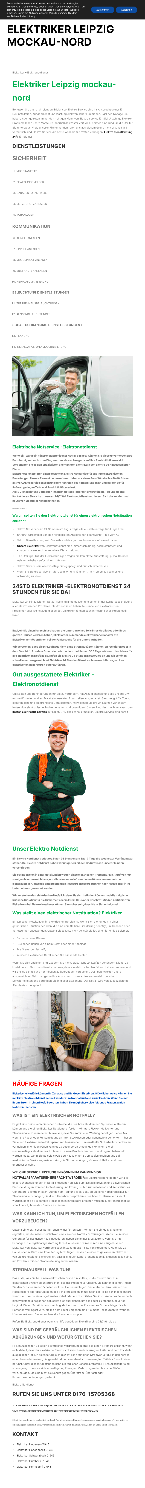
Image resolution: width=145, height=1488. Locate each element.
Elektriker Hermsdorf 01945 (33, 1466)
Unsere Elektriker (28, 546)
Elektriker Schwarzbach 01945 (35, 1455)
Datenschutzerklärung (23, 16)
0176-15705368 (93, 1394)
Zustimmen (102, 9)
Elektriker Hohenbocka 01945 (34, 1450)
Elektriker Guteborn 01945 (33, 1461)
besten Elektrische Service (29, 711)
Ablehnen (126, 9)
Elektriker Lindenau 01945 (32, 1444)
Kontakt (25, 1434)
